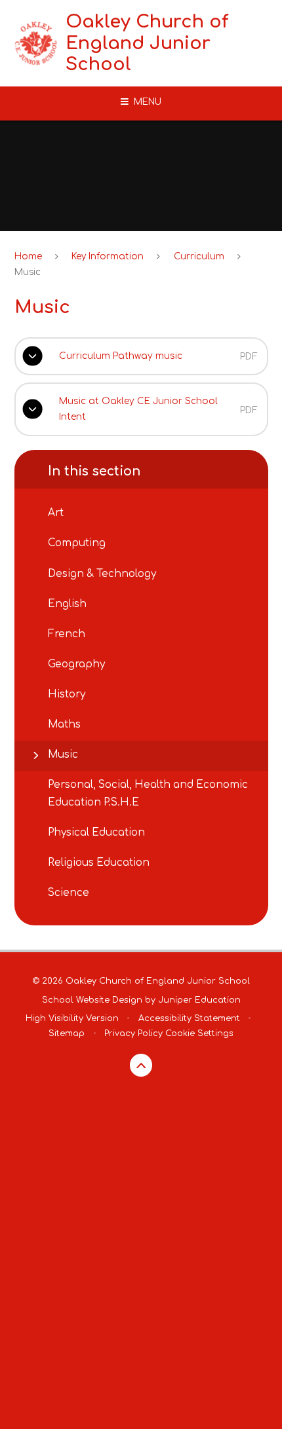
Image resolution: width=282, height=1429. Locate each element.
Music (27, 272)
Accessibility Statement (189, 1018)
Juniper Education (199, 1000)
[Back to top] (141, 1065)
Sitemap (67, 1033)
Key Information (107, 256)
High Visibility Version (72, 1018)
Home (28, 256)
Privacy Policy (133, 1033)
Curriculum (199, 256)
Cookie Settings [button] (199, 1033)
